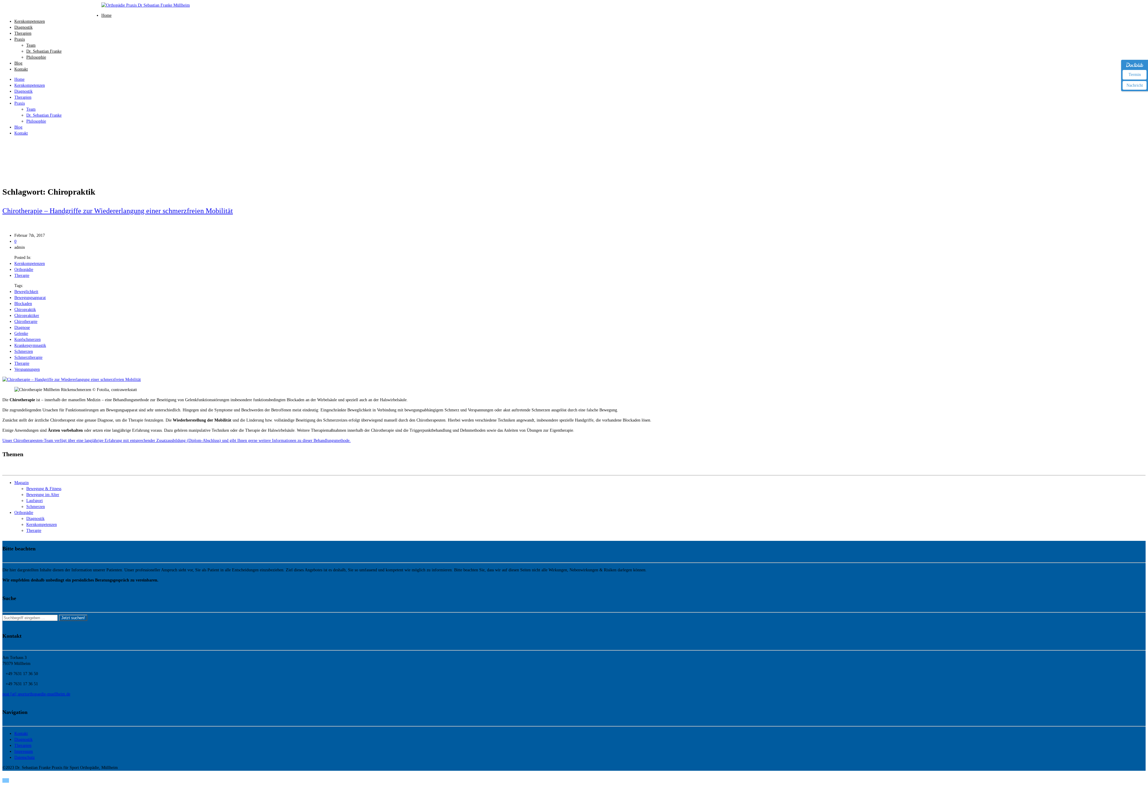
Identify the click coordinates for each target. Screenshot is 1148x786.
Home (106, 15)
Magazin (21, 482)
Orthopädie (23, 269)
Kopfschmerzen (27, 339)
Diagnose (22, 327)
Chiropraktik (25, 309)
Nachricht (1134, 85)
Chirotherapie (25, 321)
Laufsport (34, 500)
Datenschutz (24, 757)
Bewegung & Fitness (43, 488)
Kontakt (21, 69)
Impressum (23, 751)
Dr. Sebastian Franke (44, 51)
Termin (1135, 74)
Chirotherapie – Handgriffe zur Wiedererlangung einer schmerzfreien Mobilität (117, 211)
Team (31, 45)
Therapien (22, 33)
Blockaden (23, 303)
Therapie (21, 275)
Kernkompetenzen (29, 21)
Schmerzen (23, 351)
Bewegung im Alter (42, 494)
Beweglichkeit (26, 291)
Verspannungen (27, 369)
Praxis (19, 39)
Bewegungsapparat (30, 297)
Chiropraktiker (26, 315)
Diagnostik (23, 27)
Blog (18, 63)
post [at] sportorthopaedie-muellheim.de (36, 694)
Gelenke (21, 333)
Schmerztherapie (28, 357)
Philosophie (36, 57)
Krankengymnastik (30, 345)
